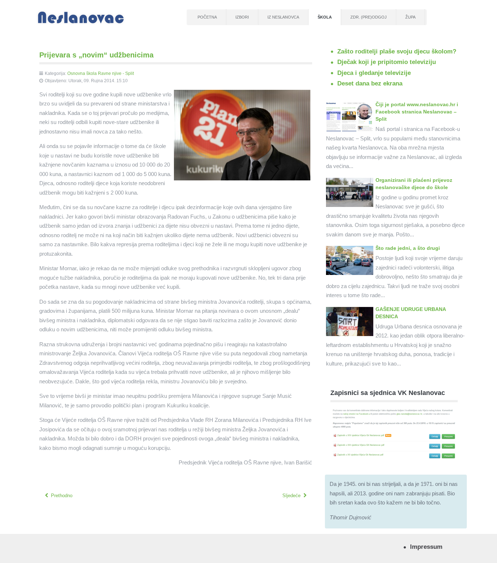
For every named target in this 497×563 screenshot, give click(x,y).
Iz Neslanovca (283, 17)
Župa (410, 17)
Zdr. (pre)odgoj (368, 17)
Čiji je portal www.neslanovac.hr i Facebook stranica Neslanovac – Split (416, 111)
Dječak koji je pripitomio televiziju (386, 62)
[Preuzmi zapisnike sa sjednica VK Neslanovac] (394, 433)
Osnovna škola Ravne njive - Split (100, 73)
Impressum (426, 546)
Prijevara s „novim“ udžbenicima (96, 55)
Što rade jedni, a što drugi (407, 248)
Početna (207, 17)
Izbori (242, 17)
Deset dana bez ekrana (369, 83)
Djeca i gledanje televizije (374, 72)
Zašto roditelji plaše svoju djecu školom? (396, 51)
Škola (325, 17)
